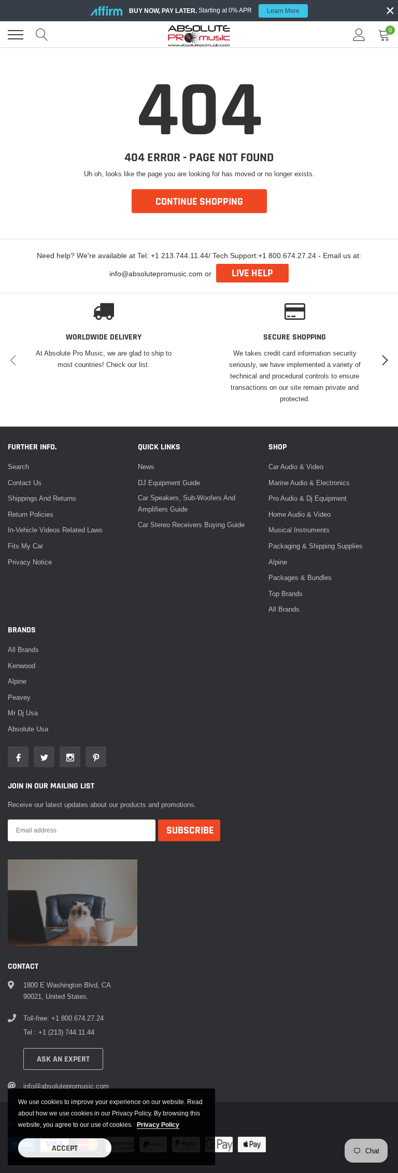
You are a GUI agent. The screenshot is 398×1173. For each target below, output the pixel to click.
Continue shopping (199, 201)
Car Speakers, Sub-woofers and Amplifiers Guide (186, 503)
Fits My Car (25, 546)
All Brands (284, 609)
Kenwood (21, 665)
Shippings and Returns (42, 498)
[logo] (199, 35)
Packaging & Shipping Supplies (315, 546)
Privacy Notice (30, 562)
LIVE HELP (252, 273)
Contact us (24, 482)
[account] (359, 35)
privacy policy (158, 1124)
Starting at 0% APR (214, 10)
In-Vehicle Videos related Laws (55, 530)
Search (18, 466)
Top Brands (285, 593)
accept (65, 1148)
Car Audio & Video (295, 466)
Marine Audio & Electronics (309, 482)
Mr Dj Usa (23, 713)
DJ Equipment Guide (169, 482)
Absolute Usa (28, 729)
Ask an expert (63, 1059)
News (146, 466)
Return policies (30, 514)
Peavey (19, 697)
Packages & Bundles (300, 577)
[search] (42, 35)
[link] (18, 756)
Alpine (277, 562)
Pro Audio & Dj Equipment (307, 498)
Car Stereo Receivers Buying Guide (191, 524)
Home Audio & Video (299, 514)
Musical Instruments (299, 530)
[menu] (15, 35)
